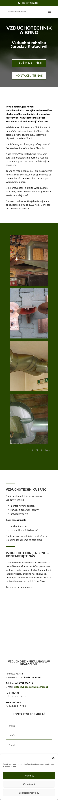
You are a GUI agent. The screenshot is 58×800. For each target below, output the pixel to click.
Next (48, 450)
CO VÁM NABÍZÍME (29, 63)
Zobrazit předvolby (29, 792)
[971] (29, 284)
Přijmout (29, 775)
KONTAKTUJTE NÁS (29, 75)
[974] (29, 443)
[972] (29, 337)
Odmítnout (29, 784)
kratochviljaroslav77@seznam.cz (31, 686)
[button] (53, 757)
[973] (29, 390)
